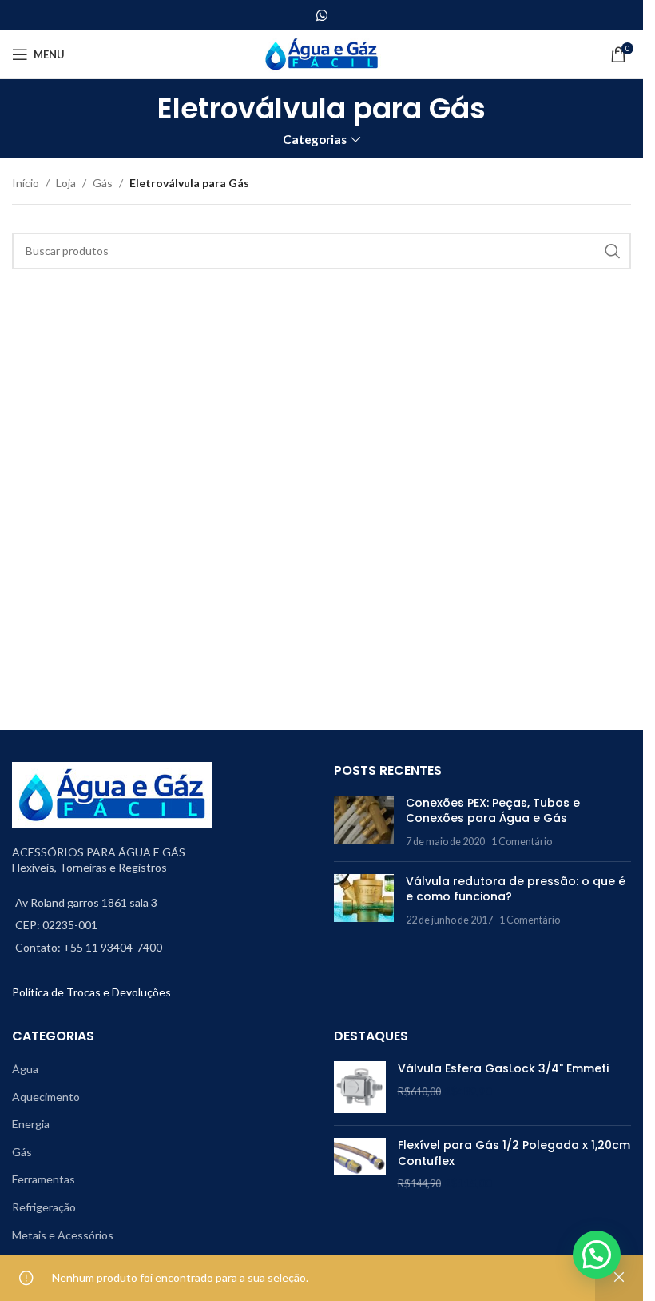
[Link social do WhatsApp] (321, 15)
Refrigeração (44, 1207)
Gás (103, 183)
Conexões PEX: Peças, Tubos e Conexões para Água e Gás (493, 811)
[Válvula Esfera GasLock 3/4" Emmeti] (360, 1087)
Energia (31, 1124)
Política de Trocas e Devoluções (91, 992)
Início (25, 183)
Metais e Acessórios (62, 1235)
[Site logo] (321, 53)
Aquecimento (46, 1096)
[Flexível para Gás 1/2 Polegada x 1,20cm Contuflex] (360, 1164)
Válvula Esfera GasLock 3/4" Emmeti (503, 1068)
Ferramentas (43, 1179)
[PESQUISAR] (612, 251)
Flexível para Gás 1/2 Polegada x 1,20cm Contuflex (514, 1153)
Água (25, 1069)
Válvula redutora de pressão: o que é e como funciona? (515, 889)
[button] (597, 1255)
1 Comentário (521, 842)
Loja (66, 183)
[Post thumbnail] (364, 822)
